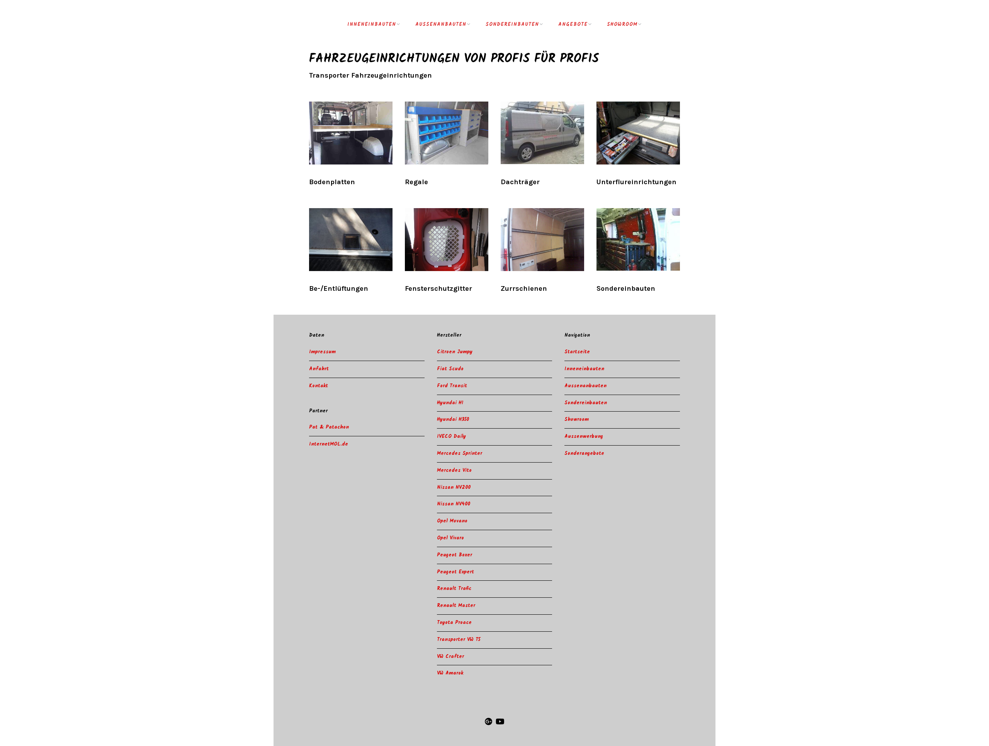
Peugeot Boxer (454, 555)
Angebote (573, 24)
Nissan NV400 (453, 504)
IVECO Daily (451, 436)
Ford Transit (452, 386)
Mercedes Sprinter (459, 453)
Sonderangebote (584, 453)
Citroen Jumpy (454, 352)
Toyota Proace (454, 623)
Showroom (622, 24)
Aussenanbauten (440, 24)
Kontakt (318, 386)
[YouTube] (500, 722)
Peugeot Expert (455, 572)
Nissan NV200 (454, 487)
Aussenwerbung (583, 436)
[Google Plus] (489, 722)
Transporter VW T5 (458, 640)
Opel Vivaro (450, 538)
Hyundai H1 (450, 403)
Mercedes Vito (454, 470)
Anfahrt (319, 369)
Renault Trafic (454, 589)
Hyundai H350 (453, 419)
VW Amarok (450, 673)
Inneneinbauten (371, 24)
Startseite (577, 352)
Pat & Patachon (329, 427)
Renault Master (456, 606)
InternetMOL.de (328, 444)
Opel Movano (452, 521)
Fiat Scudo (450, 369)
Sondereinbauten (512, 24)
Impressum (322, 352)
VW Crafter (450, 657)
